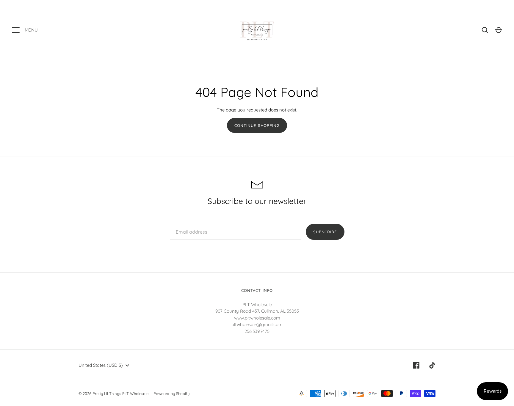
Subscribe (325, 231)
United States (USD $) (101, 365)
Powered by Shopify (171, 393)
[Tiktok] (432, 365)
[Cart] (498, 30)
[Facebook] (416, 365)
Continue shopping (257, 125)
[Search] (484, 30)
